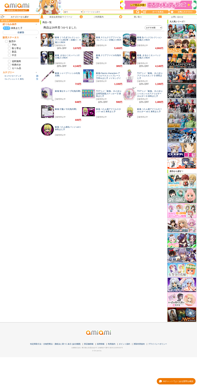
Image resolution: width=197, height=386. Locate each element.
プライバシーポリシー (157, 344)
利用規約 (111, 344)
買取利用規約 (139, 344)
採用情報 (100, 344)
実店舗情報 (88, 344)
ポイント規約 (124, 344)
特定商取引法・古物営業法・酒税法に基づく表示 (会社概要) (55, 344)
